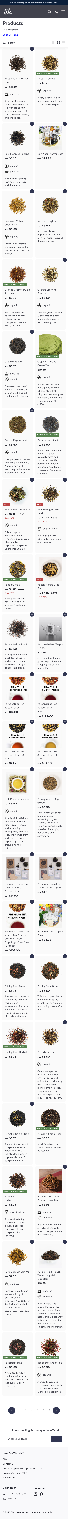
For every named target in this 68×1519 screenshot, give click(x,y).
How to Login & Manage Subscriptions (23, 1468)
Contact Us (9, 1463)
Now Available (47, 2)
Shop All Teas (10, 34)
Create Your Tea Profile (15, 1472)
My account (9, 1477)
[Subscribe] (56, 1439)
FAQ (5, 1459)
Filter (11, 42)
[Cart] (56, 11)
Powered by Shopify (42, 1512)
